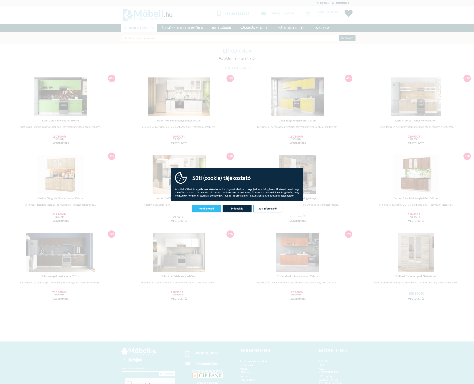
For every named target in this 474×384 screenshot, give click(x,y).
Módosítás (237, 208)
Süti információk (267, 208)
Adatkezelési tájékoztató (280, 195)
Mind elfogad (206, 208)
